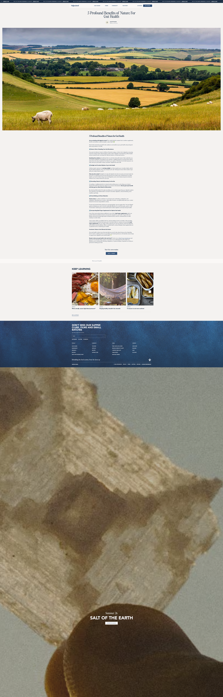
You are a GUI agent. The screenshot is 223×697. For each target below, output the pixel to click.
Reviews (74, 352)
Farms (106, 5)
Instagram (74, 339)
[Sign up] (104, 336)
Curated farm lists (116, 350)
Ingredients (74, 348)
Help (133, 350)
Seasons (134, 348)
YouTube (80, 339)
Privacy (124, 364)
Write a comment (111, 253)
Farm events (115, 352)
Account (139, 5)
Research (74, 350)
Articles (94, 348)
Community (115, 5)
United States (75, 364)
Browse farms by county (118, 348)
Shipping (133, 364)
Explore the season (111, 623)
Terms (129, 364)
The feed (94, 346)
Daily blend (97, 5)
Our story (125, 5)
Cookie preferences (146, 364)
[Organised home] (75, 6)
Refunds (139, 364)
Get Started (147, 5)
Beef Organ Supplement (124, 238)
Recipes (93, 350)
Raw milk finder (116, 354)
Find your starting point (77, 354)
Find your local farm (117, 346)
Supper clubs (95, 352)
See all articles (75, 315)
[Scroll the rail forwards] (150, 291)
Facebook (85, 339)
